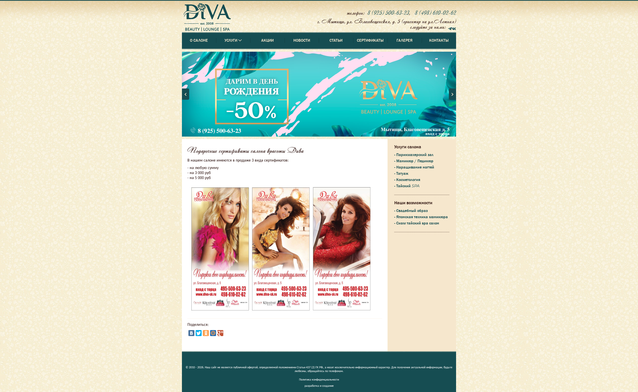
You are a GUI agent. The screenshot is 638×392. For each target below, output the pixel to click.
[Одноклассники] (206, 333)
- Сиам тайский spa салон (416, 223)
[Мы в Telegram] (450, 28)
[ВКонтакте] (191, 333)
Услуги (233, 359)
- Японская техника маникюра (421, 216)
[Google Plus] (220, 333)
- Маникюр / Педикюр (413, 161)
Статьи (335, 40)
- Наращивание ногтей (414, 167)
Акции (267, 40)
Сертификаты (370, 40)
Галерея (404, 40)
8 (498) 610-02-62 (435, 12)
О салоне (199, 40)
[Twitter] (199, 333)
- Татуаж (401, 173)
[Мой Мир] (213, 333)
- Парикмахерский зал (413, 154)
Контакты (439, 40)
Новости (301, 40)
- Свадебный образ (411, 210)
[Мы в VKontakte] (454, 28)
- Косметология (407, 179)
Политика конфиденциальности (319, 379)
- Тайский (406, 186)
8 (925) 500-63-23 (388, 12)
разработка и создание (319, 386)
